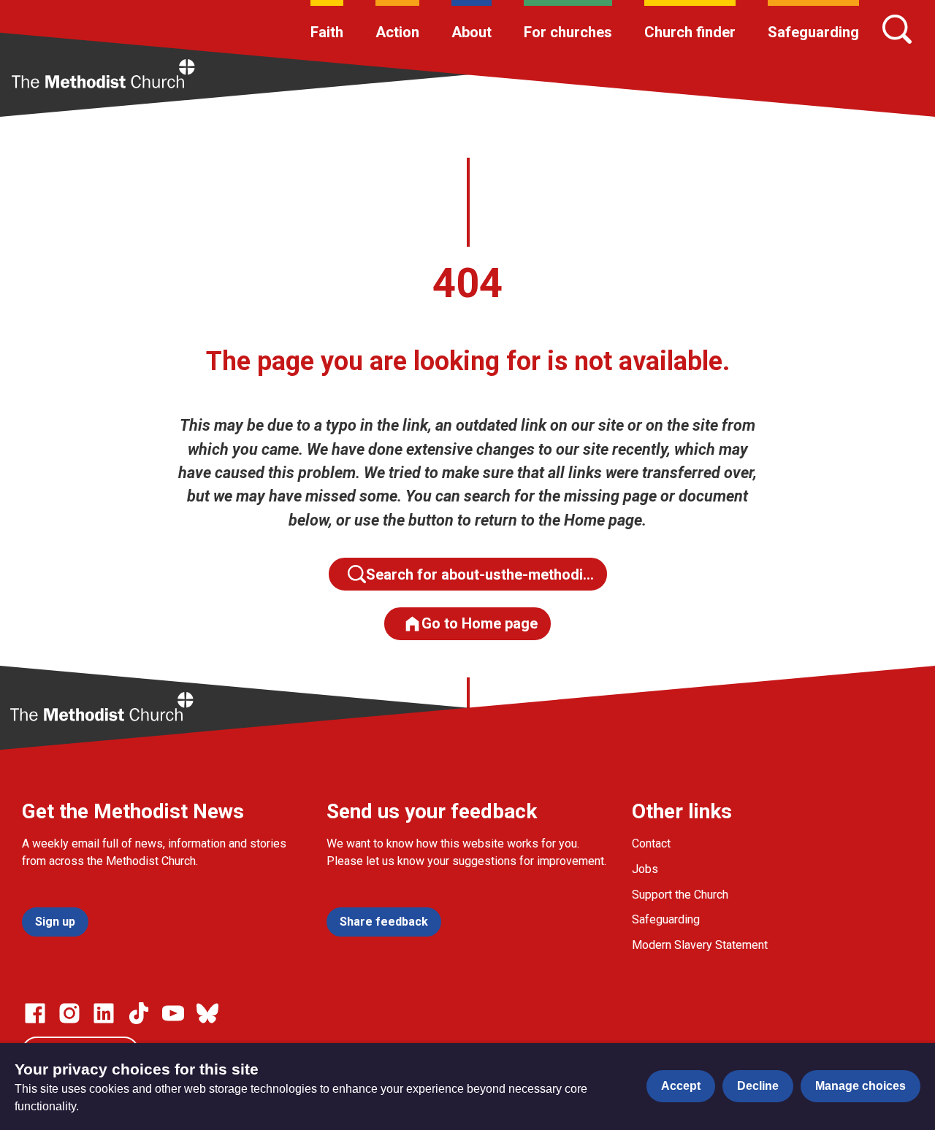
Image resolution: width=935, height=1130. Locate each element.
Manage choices (860, 1086)
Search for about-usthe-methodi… (480, 574)
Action (397, 32)
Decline (758, 1086)
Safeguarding (813, 32)
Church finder (690, 32)
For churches (568, 32)
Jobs (645, 869)
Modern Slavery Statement (700, 945)
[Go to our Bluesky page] (207, 1013)
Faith (326, 32)
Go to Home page (479, 623)
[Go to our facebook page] (35, 1013)
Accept (681, 1086)
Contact (651, 843)
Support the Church (680, 895)
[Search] (897, 29)
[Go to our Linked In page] (104, 1013)
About (471, 32)
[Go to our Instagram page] (69, 1013)
